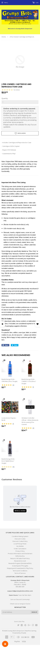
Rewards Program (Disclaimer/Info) (20, 563)
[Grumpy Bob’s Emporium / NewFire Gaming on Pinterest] (25, 625)
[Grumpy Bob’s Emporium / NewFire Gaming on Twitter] (18, 625)
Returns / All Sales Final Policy (20, 558)
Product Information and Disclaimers (20, 553)
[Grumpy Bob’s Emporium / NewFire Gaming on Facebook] (22, 625)
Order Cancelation (20, 548)
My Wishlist (20, 546)
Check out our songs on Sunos (20, 604)
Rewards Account (20, 561)
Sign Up (34, 612)
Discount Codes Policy (20, 541)
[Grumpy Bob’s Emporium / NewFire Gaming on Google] (29, 625)
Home (4, 37)
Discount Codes (20, 539)
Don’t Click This (19, 621)
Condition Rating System (20, 536)
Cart (36, 2)
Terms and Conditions (20, 571)
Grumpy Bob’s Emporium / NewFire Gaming (21, 631)
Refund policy (20, 556)
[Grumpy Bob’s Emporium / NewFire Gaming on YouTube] (36, 625)
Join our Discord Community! (20, 599)
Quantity (5, 98)
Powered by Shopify (19, 633)
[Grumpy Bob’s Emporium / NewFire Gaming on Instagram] (33, 625)
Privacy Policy (20, 551)
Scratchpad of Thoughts (20, 566)
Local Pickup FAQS (20, 544)
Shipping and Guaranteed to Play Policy (20, 568)
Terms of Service (20, 573)
